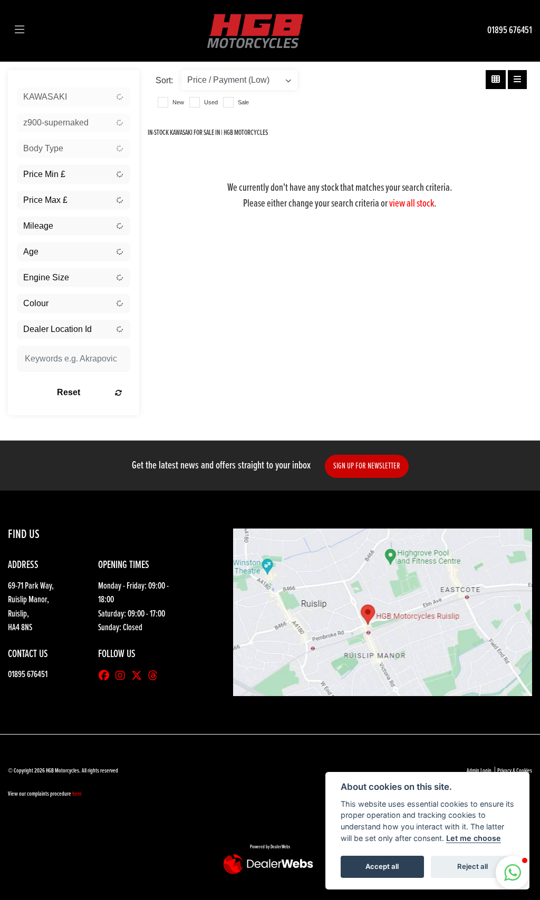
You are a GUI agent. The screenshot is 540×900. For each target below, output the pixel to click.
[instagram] (123, 676)
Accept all (382, 866)
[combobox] (73, 96)
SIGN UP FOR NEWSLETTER (366, 466)
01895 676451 (509, 30)
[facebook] (106, 676)
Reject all (472, 866)
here (77, 794)
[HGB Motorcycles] (254, 30)
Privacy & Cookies (514, 771)
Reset (68, 392)
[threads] (155, 676)
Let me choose (473, 838)
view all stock (411, 204)
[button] (512, 872)
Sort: (164, 80)
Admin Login (479, 771)
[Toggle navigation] (19, 30)
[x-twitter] (139, 676)
